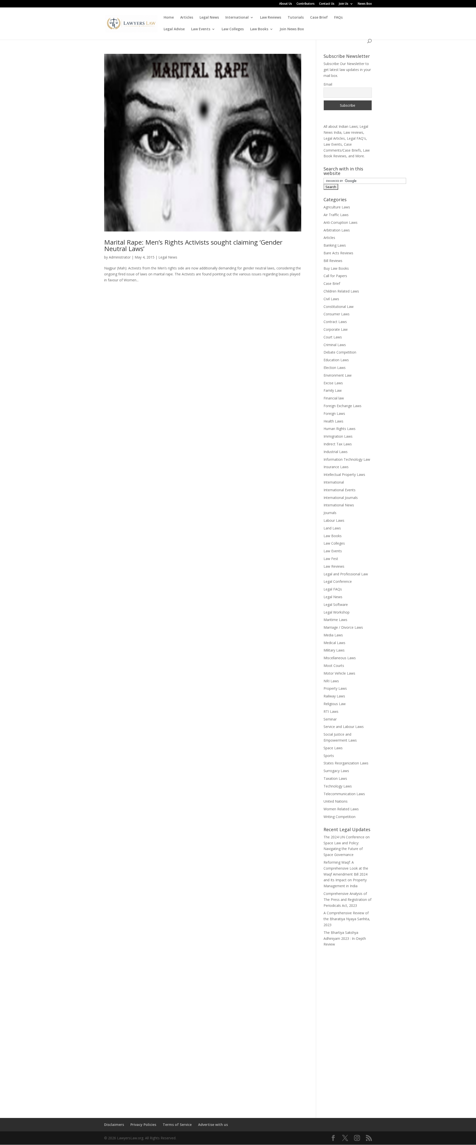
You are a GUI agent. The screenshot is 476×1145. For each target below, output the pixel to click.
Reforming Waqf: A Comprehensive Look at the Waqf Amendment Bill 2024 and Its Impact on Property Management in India (346, 874)
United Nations (336, 801)
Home (169, 18)
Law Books (259, 29)
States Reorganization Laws (346, 763)
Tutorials (296, 18)
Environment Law (338, 375)
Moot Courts (334, 665)
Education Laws (336, 360)
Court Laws (333, 337)
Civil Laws (331, 298)
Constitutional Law (339, 306)
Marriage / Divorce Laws (343, 627)
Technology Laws (338, 786)
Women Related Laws (341, 809)
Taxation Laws (335, 778)
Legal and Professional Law (346, 574)
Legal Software (336, 604)
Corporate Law (336, 329)
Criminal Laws (335, 344)
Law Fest (331, 558)
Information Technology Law (347, 459)
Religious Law (335, 703)
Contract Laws (335, 321)
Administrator (120, 257)
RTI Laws (331, 711)
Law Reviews (270, 18)
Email (328, 84)
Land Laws (332, 528)
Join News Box (292, 29)
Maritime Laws (335, 619)
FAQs (338, 18)
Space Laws (333, 748)
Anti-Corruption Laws (340, 222)
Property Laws (335, 688)
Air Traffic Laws (336, 214)
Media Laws (333, 635)
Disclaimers (114, 1124)
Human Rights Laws (340, 428)
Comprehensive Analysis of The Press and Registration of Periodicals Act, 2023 (347, 899)
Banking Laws (335, 245)
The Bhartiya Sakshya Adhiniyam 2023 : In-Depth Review (345, 938)
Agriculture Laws (337, 207)
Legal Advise (174, 29)
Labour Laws (334, 520)
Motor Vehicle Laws (339, 673)
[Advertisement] (348, 1029)
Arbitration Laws (337, 230)
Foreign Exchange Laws (342, 405)
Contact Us (326, 4)
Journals (330, 512)
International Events (340, 490)
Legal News (209, 18)
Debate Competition (340, 352)
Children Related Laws (341, 291)
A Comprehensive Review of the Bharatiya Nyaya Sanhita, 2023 (347, 919)
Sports (329, 755)
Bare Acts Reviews (338, 253)
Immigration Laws (338, 436)
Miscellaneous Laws (340, 657)
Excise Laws (333, 383)
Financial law (334, 398)
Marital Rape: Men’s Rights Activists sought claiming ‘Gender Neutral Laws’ (193, 245)
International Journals (341, 497)
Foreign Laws (334, 413)
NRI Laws (331, 681)
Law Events (200, 29)
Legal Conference (338, 581)
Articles (186, 18)
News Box (365, 4)
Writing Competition (340, 816)
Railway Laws (334, 696)
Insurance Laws (336, 466)
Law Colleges (233, 29)
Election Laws (335, 367)
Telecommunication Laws (344, 793)
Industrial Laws (336, 451)
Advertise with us (213, 1124)
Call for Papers (335, 275)
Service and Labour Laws (344, 726)
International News (339, 505)
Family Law (333, 390)
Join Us (343, 4)
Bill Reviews (333, 260)
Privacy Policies (143, 1124)
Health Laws (333, 421)
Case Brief (319, 18)
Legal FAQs (333, 589)
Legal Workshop (337, 612)
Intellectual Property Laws (344, 474)
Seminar (330, 719)
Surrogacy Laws (336, 770)
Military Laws (334, 650)
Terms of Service (177, 1124)
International (237, 18)
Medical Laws (334, 642)
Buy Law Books (336, 268)
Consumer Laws (337, 314)
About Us (285, 4)
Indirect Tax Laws (338, 444)
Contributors (306, 4)
